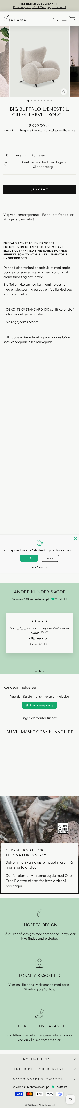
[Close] (75, 538)
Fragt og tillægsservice (34, 130)
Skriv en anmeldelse (39, 705)
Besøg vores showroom (38, 1079)
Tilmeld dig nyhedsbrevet (38, 1069)
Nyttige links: (38, 1059)
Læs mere (67, 550)
